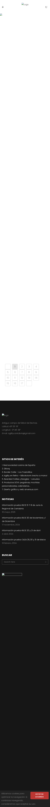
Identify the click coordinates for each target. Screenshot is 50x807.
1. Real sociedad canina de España (18, 465)
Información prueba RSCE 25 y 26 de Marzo (25, 350)
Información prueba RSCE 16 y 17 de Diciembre (25, 194)
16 (15, 383)
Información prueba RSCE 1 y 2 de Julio (25, 274)
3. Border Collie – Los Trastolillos (17, 472)
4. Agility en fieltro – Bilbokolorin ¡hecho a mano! (24, 475)
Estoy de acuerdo (39, 795)
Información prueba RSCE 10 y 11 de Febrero (25, 167)
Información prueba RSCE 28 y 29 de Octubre (25, 248)
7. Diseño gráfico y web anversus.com (20, 489)
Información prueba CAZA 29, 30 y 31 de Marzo (25, 140)
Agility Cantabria (28, 48)
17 (22, 383)
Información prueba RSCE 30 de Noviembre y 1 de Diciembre (25, 88)
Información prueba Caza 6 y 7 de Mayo (25, 297)
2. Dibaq (6, 468)
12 (22, 377)
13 (29, 377)
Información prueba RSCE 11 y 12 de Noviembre (25, 221)
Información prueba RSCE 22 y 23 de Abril (25, 323)
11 (15, 377)
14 (36, 377)
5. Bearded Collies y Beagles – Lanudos (21, 479)
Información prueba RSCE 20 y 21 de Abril (25, 115)
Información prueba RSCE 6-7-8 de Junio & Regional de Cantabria (25, 57)
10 (8, 377)
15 (8, 383)
